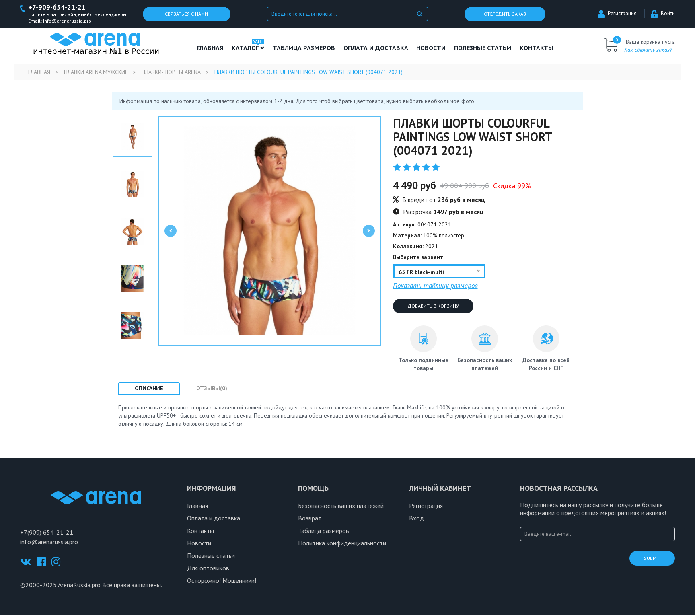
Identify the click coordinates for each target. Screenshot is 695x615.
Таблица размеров (323, 531)
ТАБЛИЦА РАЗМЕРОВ (304, 48)
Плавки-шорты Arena (171, 72)
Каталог (246, 48)
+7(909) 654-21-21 (46, 532)
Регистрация (622, 13)
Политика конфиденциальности (342, 543)
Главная (210, 48)
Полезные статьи (211, 555)
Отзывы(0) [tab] (211, 388)
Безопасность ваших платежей (341, 506)
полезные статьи (482, 48)
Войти (668, 13)
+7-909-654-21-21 (57, 7)
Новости (431, 48)
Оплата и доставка (375, 48)
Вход (416, 518)
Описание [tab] (149, 388)
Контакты (536, 48)
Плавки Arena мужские (96, 72)
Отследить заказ (505, 14)
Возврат (309, 518)
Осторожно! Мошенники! (221, 580)
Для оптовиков (208, 568)
